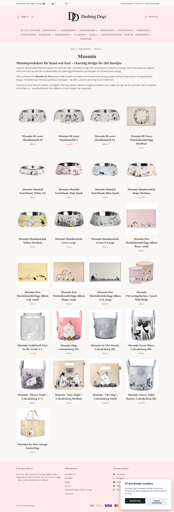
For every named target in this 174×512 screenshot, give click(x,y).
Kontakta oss (70, 474)
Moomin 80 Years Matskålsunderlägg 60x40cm (141, 140)
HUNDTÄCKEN (125, 30)
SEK (67, 3)
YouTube (120, 482)
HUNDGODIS (143, 30)
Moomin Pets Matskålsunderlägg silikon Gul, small (32, 296)
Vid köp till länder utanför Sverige (78, 490)
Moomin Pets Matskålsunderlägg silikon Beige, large (69, 296)
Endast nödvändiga (157, 502)
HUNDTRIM (86, 39)
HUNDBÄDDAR (68, 30)
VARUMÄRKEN (142, 34)
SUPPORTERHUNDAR (111, 34)
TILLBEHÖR (79, 34)
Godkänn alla (135, 501)
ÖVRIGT (93, 34)
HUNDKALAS (44, 34)
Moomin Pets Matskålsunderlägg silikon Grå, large (105, 296)
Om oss (68, 486)
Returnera (69, 493)
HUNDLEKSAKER (87, 30)
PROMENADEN (62, 34)
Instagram (120, 478)
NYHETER (128, 34)
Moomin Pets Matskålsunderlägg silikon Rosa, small (141, 242)
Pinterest (120, 486)
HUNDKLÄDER (107, 30)
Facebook (120, 474)
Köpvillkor (69, 478)
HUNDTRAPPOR (28, 34)
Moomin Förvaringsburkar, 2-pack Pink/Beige (141, 296)
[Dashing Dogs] (87, 16)
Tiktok (118, 490)
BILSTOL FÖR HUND (30, 30)
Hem (73, 49)
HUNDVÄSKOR (49, 30)
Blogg (67, 482)
